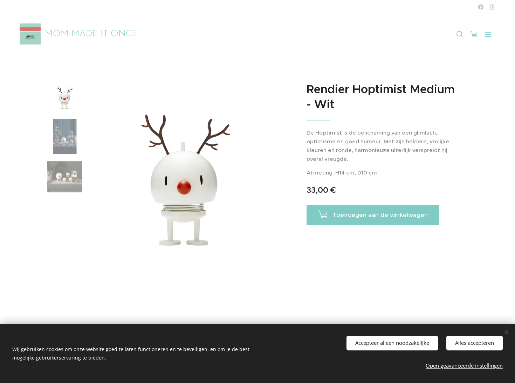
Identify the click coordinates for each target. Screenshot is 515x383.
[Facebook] (480, 7)
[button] (459, 34)
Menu (490, 34)
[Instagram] (491, 7)
